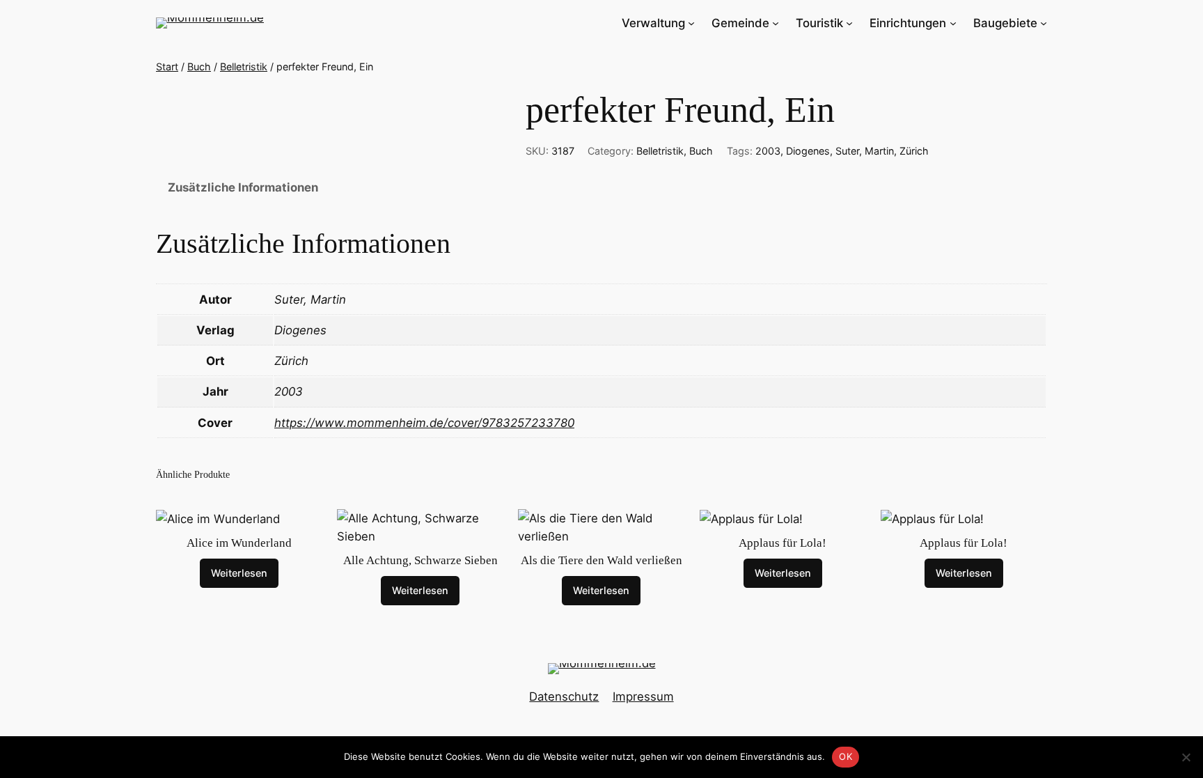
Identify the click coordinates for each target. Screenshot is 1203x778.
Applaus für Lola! (782, 543)
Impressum (643, 696)
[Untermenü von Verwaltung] (691, 23)
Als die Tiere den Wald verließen (601, 560)
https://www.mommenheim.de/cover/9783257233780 (424, 423)
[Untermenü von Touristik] (849, 23)
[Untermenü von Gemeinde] (775, 23)
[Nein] (1186, 757)
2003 (767, 151)
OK (845, 756)
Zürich (914, 151)
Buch (199, 66)
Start (167, 66)
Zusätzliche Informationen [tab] (243, 187)
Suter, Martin (864, 151)
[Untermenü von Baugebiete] (1043, 23)
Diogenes (808, 151)
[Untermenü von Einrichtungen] (953, 23)
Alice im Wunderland (239, 543)
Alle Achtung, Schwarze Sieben (420, 560)
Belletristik (243, 66)
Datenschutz (564, 696)
